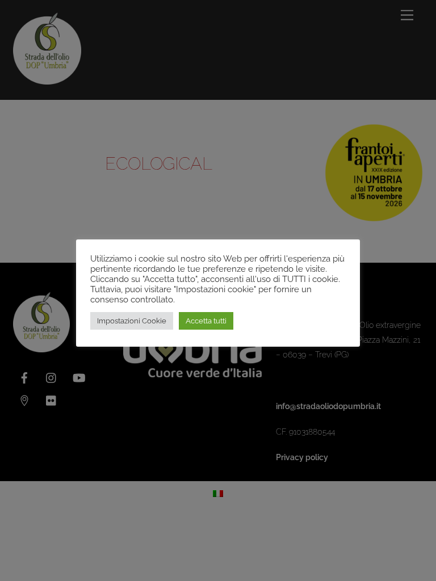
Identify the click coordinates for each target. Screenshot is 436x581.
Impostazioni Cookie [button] (131, 321)
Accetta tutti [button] (206, 321)
